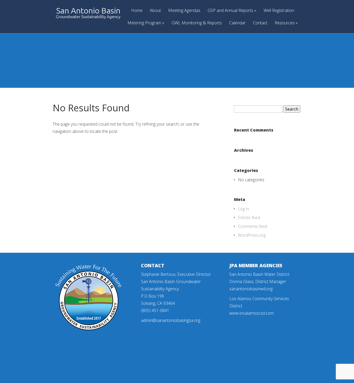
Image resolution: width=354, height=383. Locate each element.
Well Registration (279, 10)
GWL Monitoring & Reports (197, 23)
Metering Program (144, 23)
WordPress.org (252, 235)
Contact (260, 23)
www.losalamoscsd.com (251, 313)
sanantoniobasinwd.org (251, 289)
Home (137, 10)
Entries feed (249, 217)
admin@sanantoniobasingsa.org (170, 320)
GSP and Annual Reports (230, 10)
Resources (285, 23)
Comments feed (252, 226)
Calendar (237, 23)
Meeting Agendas (184, 10)
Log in (243, 209)
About (155, 10)
